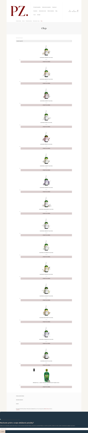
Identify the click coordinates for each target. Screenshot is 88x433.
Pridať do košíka (46, 61)
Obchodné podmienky (19, 399)
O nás (34, 14)
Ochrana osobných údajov (20, 395)
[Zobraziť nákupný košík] (77, 10)
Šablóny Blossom (47, 408)
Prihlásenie (74, 11)
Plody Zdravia (24, 408)
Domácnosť (54, 7)
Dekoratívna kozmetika (46, 7)
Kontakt (38, 14)
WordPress (18, 409)
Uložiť (2, 431)
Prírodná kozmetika (36, 7)
